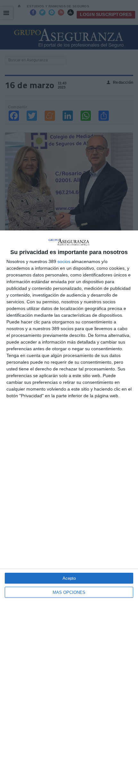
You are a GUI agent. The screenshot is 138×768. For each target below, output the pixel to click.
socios (63, 261)
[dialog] (69, 499)
